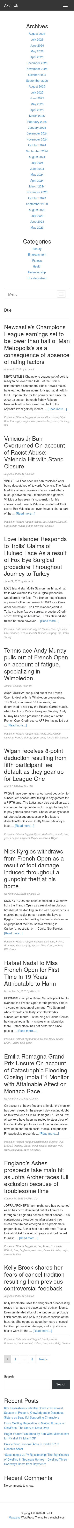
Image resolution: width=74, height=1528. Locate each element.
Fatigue (56, 733)
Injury (27, 945)
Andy (42, 733)
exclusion (36, 1250)
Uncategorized (37, 278)
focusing (9, 737)
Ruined (42, 633)
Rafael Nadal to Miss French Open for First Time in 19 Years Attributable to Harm (31, 973)
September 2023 (37, 204)
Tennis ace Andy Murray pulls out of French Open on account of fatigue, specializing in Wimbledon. (36, 664)
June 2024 (37, 169)
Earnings (15, 421)
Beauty (37, 249)
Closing (53, 1141)
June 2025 (37, 98)
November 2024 (37, 139)
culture (37, 1343)
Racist (21, 525)
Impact (42, 1145)
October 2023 (37, 198)
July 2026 (37, 39)
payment (25, 838)
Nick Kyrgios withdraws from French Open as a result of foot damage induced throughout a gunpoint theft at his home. (34, 868)
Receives (44, 838)
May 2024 (37, 174)
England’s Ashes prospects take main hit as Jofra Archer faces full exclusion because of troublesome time (36, 1177)
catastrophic (41, 1141)
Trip (59, 633)
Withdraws (10, 949)
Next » (43, 1359)
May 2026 (37, 51)
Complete (56, 1246)
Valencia (39, 525)
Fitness (37, 260)
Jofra (58, 1250)
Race (7, 1149)
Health (37, 266)
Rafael (15, 1042)
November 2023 (37, 192)
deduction (47, 834)
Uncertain (35, 1149)
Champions (51, 417)
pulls (42, 737)
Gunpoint (9, 945)
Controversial (24, 1343)
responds (31, 633)
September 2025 (37, 80)
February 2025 (37, 122)
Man (33, 421)
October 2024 (37, 145)
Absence (39, 417)
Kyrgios (35, 945)
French (18, 737)
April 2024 (37, 180)
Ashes (46, 1246)
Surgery (51, 633)
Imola (35, 1145)
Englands (25, 1250)
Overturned (10, 525)
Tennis (50, 737)
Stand (29, 525)
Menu (12, 294)
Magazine (14, 1517)
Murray (27, 737)
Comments (10, 1343)
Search (9, 1376)
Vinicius (49, 525)
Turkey (8, 637)
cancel (53, 1339)
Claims (46, 629)
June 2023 (37, 221)
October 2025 (37, 75)
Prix (60, 1145)
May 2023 (37, 227)
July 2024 (37, 163)
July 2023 (37, 216)
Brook (45, 1339)
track (26, 1149)
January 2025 (37, 127)
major (65, 1250)
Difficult (8, 1250)
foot (52, 941)
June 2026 (37, 45)
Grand (26, 1145)
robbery (58, 945)
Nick (43, 945)
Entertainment (37, 254)
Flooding (17, 1145)
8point (37, 834)
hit (65, 521)
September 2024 (37, 151)
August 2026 (37, 33)
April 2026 (37, 57)
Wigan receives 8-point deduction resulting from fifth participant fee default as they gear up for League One (35, 764)
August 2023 (37, 210)
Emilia (7, 1145)
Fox (6, 633)
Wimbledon (61, 737)
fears (51, 1343)
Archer (37, 1246)
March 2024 (37, 186)
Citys (62, 417)
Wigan (54, 838)
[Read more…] (57, 409)
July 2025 (37, 92)
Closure (52, 521)
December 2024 (37, 133)
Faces (46, 1250)
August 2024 (37, 157)
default (58, 834)
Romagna (16, 1149)
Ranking (64, 421)
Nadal (59, 1039)
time (22, 1042)
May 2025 (37, 104)
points (55, 421)
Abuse (37, 521)
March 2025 (37, 116)
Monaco (52, 1145)
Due (6, 421)
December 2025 (37, 63)
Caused (38, 941)
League (25, 421)
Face (65, 629)
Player (34, 838)
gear (6, 838)
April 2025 (37, 110)
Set (6, 425)
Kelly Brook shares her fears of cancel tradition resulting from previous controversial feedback (34, 1277)
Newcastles (43, 421)
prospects (9, 1254)
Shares (66, 1343)
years (29, 1042)
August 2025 (37, 86)
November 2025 (37, 69)
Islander (13, 633)
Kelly (57, 1343)
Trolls (66, 633)
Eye (59, 629)
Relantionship (37, 272)
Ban (45, 521)
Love (22, 633)
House (19, 945)
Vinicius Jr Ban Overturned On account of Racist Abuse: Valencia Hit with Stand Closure (34, 452)
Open (35, 737)
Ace (36, 733)
